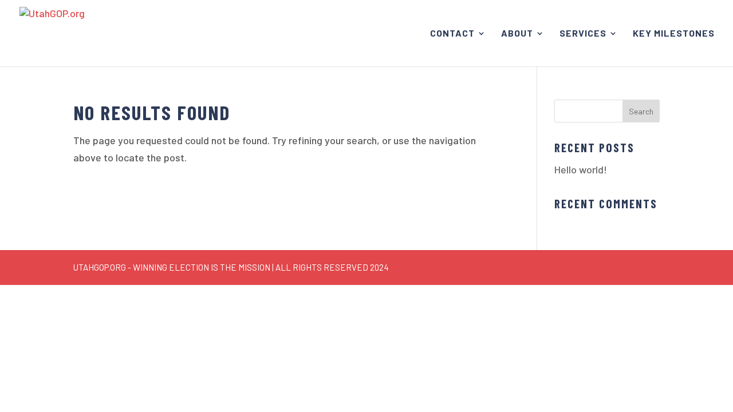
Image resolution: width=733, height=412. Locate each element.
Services (582, 33)
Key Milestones (674, 33)
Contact (452, 33)
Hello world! (580, 169)
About (517, 33)
